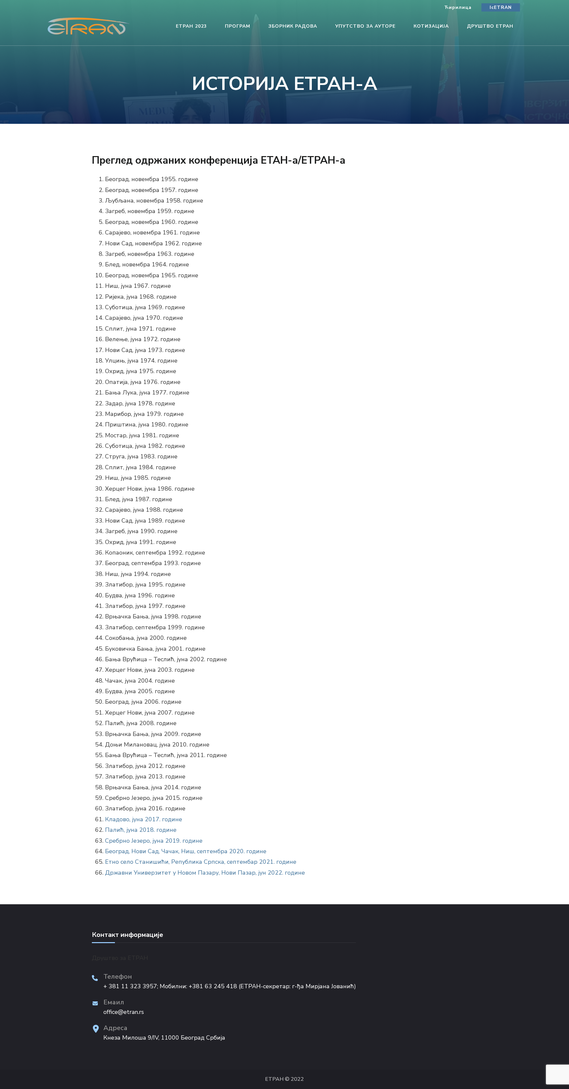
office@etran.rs (123, 1012)
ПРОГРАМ (237, 26)
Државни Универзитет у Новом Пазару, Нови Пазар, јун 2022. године (205, 873)
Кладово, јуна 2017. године (143, 819)
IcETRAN (501, 7)
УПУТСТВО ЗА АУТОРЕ (365, 26)
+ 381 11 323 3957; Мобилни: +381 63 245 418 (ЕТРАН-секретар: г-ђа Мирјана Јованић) (229, 986)
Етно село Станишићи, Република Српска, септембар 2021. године (200, 862)
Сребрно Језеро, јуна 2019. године (154, 841)
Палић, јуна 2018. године (140, 830)
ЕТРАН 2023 (191, 26)
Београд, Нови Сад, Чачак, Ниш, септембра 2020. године (185, 851)
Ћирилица (458, 7)
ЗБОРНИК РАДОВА (292, 26)
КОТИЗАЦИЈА (431, 26)
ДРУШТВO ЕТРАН (490, 26)
